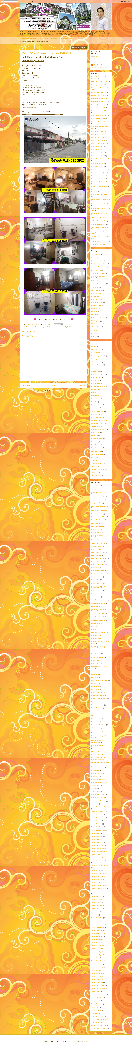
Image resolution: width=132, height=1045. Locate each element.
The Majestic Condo (97, 1016)
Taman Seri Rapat (96, 955)
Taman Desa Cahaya (97, 845)
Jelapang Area (95, 426)
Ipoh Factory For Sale (98, 140)
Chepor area (95, 395)
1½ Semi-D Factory (97, 258)
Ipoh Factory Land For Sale (99, 143)
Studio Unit (94, 336)
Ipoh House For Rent (97, 152)
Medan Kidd (95, 689)
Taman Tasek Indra (97, 982)
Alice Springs (95, 489)
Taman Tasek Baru (97, 976)
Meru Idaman (95, 722)
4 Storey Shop (95, 287)
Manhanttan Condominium (99, 680)
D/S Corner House (97, 302)
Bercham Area (95, 380)
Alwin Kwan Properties (100, 65)
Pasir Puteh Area (96, 448)
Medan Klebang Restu (98, 695)
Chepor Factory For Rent (99, 98)
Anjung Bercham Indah (98, 497)
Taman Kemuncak (96, 879)
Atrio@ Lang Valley (97, 503)
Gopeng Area (95, 408)
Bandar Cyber (95, 523)
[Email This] (55, 324)
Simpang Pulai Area (97, 463)
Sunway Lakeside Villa (98, 797)
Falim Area (94, 402)
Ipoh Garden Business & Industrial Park (98, 586)
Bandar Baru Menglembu (99, 510)
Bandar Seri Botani (97, 529)
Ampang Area (95, 371)
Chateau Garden (96, 546)
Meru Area (94, 442)
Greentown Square (97, 577)
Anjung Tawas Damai (97, 500)
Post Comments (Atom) (57, 390)
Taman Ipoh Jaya (96, 870)
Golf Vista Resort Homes (98, 574)
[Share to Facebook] (60, 324)
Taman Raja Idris (96, 930)
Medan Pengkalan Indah (98, 711)
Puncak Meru (95, 776)
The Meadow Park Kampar (99, 1019)
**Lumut (93, 346)
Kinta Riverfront (96, 654)
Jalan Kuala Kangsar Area (99, 420)
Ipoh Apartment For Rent (98, 115)
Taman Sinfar (95, 958)
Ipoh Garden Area (38, 327)
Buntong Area (95, 383)
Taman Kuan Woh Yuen (98, 885)
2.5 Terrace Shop (96, 270)
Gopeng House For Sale (98, 105)
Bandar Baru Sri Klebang (98, 517)
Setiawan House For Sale (99, 221)
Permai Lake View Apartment (100, 762)
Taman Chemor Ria (97, 842)
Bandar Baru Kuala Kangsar (99, 506)
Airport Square (95, 486)
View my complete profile (99, 67)
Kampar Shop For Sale (98, 179)
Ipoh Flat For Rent (97, 146)
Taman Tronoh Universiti (98, 995)
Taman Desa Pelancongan (99, 851)
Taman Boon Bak (96, 824)
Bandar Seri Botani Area (98, 374)
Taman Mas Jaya (96, 899)
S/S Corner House (96, 324)
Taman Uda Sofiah (97, 998)
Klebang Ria (95, 660)
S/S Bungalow (95, 321)
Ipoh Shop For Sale (97, 166)
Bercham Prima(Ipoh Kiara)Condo (97, 536)
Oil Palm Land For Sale (98, 218)
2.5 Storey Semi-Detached (99, 264)
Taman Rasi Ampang (97, 936)
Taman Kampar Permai (98, 876)
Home (54, 385)
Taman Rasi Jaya (96, 939)
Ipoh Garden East (49, 327)
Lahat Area (94, 435)
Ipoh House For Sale (60, 327)
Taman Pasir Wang (97, 918)
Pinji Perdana (95, 770)
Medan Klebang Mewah (98, 692)
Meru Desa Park (96, 719)
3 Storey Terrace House (98, 284)
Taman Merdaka (96, 902)
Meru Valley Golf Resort (98, 725)
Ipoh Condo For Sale (97, 134)
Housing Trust (95, 580)
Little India (94, 677)
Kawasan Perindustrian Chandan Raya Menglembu (99, 647)
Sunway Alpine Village (98, 794)
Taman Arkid (95, 804)
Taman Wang (95, 1007)
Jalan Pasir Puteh (96, 606)
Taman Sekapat (96, 942)
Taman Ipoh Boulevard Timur (100, 865)
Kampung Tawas (96, 638)
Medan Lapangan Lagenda (99, 698)
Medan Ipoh (95, 686)
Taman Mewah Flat (97, 908)
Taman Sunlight (96, 970)
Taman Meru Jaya (96, 905)
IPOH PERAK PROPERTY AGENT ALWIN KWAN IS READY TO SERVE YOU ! (46, 38)
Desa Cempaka (96, 549)
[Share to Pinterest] (62, 324)
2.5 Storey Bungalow (97, 261)
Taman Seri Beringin (97, 948)
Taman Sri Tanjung (97, 967)
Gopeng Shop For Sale (98, 108)
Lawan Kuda (95, 674)
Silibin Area (94, 457)
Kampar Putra (95, 629)
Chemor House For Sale (98, 92)
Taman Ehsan (95, 854)
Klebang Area (95, 432)
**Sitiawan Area (96, 349)
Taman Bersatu (96, 821)
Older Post (81, 385)
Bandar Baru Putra (97, 514)
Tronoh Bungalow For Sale (99, 241)
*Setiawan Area (96, 362)
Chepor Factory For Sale (98, 101)
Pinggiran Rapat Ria (97, 767)
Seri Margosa (95, 785)
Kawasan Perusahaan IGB (99, 651)
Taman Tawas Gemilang (98, 985)
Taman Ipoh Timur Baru (98, 873)
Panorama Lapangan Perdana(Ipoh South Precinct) (100, 746)
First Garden (95, 567)
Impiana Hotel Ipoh (97, 583)
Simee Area (94, 460)
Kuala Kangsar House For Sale (100, 194)
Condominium (95, 296)
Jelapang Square (96, 623)
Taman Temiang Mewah (98, 988)
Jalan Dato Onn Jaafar (98, 603)
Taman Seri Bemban (97, 945)
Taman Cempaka (96, 836)
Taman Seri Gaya (96, 952)
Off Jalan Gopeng (96, 728)
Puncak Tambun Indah (98, 779)
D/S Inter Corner (96, 305)
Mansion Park (95, 683)
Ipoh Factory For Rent (98, 137)
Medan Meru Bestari (97, 705)
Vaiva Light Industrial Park (99, 1028)
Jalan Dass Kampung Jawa (99, 600)
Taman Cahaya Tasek (98, 830)
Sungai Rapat (95, 791)
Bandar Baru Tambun (97, 520)
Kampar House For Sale (98, 172)
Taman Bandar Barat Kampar (100, 807)
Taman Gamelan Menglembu (100, 861)
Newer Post (26, 385)
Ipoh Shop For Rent (97, 163)
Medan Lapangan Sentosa (99, 701)
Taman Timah (95, 991)
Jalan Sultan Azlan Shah (98, 423)
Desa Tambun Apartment (98, 558)
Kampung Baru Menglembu (99, 632)
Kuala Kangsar (95, 663)
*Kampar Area (95, 352)
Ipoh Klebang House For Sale (100, 159)
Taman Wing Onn (96, 1010)
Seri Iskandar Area (97, 454)
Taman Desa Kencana (98, 848)
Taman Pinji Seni (96, 921)
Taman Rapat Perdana (98, 933)
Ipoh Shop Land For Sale (99, 169)
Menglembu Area (96, 438)
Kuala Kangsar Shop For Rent (100, 199)
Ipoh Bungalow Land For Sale (100, 122)
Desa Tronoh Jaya (97, 561)
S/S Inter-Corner (96, 327)
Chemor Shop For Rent (98, 95)
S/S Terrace (94, 333)
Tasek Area (94, 472)
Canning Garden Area (98, 386)
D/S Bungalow (95, 299)
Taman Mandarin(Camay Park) (100, 891)
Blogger (86, 1041)
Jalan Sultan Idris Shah (98, 620)
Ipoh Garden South (97, 594)
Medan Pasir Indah (97, 708)
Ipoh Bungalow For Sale (98, 118)
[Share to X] (58, 324)
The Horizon (95, 1013)
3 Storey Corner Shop (98, 273)
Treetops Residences (97, 1022)
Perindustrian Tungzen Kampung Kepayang (98, 758)
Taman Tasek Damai (97, 979)
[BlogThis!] (56, 324)
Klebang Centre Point (97, 657)
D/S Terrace (29, 327)
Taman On (94, 915)
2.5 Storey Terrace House (99, 267)
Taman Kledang (96, 882)
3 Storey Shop (95, 281)
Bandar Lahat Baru (97, 526)
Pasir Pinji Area (95, 445)
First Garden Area (96, 405)
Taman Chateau (96, 839)
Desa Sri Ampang (96, 555)
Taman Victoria (95, 1001)
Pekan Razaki (95, 751)
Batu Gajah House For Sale (99, 81)
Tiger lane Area (96, 475)
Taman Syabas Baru (97, 973)
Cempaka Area (95, 389)
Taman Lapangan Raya (98, 888)
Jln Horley (94, 626)
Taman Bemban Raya (98, 811)
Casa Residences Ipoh (98, 543)
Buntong (93, 540)
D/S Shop (94, 311)
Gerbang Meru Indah (97, 570)
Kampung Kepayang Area (99, 429)
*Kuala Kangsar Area (97, 356)
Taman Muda (95, 912)
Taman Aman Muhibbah (98, 801)
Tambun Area (95, 466)
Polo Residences (96, 773)
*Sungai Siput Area (97, 365)
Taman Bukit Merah (97, 827)
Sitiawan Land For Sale (98, 224)
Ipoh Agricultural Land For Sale (100, 111)
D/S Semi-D (94, 308)
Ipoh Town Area (96, 417)
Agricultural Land (96, 290)
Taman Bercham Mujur (98, 818)
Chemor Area (95, 392)
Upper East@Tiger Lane (98, 1025)
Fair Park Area (95, 399)
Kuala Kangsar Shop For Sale (100, 204)
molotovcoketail (71, 1041)
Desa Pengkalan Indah (98, 552)
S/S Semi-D (94, 330)
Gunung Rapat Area (97, 411)
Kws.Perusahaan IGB (97, 671)
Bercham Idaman (96, 532)
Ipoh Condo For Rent (97, 131)
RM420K (69, 327)
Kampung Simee (96, 635)
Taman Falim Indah (97, 857)
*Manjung (94, 359)
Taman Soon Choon (97, 961)
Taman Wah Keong (97, 1004)
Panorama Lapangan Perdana (100, 731)
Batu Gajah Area (96, 377)
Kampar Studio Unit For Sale (100, 182)
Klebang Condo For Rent (99, 186)
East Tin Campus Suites (98, 564)
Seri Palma (94, 788)
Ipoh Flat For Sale (96, 149)
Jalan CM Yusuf (96, 597)
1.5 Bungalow (95, 254)
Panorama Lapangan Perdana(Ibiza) (97, 741)
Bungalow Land (96, 293)
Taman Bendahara (97, 814)
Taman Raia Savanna (97, 927)
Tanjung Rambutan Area (98, 469)
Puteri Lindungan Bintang (99, 782)
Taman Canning (96, 833)
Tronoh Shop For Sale (98, 244)
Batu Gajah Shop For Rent (99, 85)
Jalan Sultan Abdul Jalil (98, 614)
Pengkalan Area (96, 451)
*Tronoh (93, 368)
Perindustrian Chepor (97, 754)
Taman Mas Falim (96, 896)
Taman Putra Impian (97, 924)
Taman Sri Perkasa (97, 964)
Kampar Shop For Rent (98, 176)
